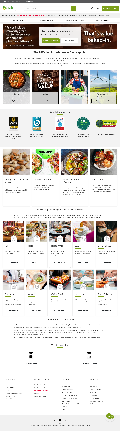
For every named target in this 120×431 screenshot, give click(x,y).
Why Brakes (69, 40)
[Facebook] (60, 420)
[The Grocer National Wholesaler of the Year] (13, 124)
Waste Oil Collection (96, 401)
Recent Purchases (68, 389)
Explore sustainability (103, 101)
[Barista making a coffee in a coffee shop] (106, 231)
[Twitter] (54, 420)
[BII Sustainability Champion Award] (83, 124)
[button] (73, 8)
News (64, 409)
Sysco (7, 390)
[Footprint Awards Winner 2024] (106, 124)
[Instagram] (65, 420)
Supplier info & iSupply (69, 398)
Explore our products (46, 20)
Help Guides (94, 392)
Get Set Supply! (67, 401)
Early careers (10, 387)
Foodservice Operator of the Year (74, 20)
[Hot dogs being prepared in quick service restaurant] (60, 280)
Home (64, 384)
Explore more (42, 201)
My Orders (93, 386)
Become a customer (110, 8)
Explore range (16, 101)
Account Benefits (95, 389)
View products (71, 201)
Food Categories (39, 384)
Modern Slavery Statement (14, 393)
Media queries (94, 398)
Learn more (12, 201)
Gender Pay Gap (11, 396)
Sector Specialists (40, 396)
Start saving (45, 101)
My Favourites (66, 386)
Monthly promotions (41, 390)
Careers (8, 384)
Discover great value (102, 20)
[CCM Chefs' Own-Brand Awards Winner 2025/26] (60, 124)
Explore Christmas (18, 20)
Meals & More (10, 399)
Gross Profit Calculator (69, 395)
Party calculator (31, 363)
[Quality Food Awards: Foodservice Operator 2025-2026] (36, 124)
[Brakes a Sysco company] (9, 8)
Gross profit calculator (89, 363)
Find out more (100, 201)
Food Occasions (39, 387)
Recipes (36, 393)
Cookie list (93, 404)
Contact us (93, 395)
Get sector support (74, 101)
